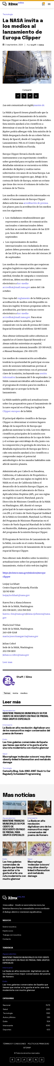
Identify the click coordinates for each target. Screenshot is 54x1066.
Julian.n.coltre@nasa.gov (16, 655)
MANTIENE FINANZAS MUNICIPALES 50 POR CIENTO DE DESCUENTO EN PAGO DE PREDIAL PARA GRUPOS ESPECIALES (25, 716)
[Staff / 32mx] (9, 681)
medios (24, 693)
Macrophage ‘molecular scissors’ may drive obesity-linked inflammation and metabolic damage (27, 760)
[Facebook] (18, 95)
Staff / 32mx (37, 45)
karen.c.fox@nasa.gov (14, 614)
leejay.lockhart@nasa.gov (16, 595)
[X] (24, 95)
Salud (5, 754)
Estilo (5, 739)
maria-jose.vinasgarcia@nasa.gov (20, 636)
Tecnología (8, 14)
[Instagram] (18, 1059)
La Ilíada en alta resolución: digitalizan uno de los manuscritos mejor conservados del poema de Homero (26, 731)
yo (34, 105)
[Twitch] (30, 1059)
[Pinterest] (30, 95)
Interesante (7, 725)
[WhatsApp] (36, 95)
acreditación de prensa (35, 203)
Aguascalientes (9, 710)
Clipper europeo (11, 411)
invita (15, 693)
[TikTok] (24, 1059)
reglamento (24, 298)
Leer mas (7, 662)
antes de (40, 105)
